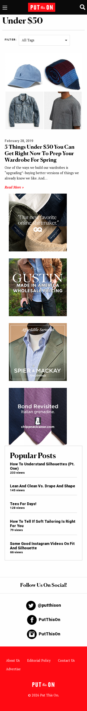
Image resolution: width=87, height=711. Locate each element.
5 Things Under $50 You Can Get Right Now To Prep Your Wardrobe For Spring (39, 153)
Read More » (14, 187)
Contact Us (66, 660)
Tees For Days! (23, 504)
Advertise (13, 669)
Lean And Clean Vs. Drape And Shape (42, 486)
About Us (13, 660)
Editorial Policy (39, 660)
